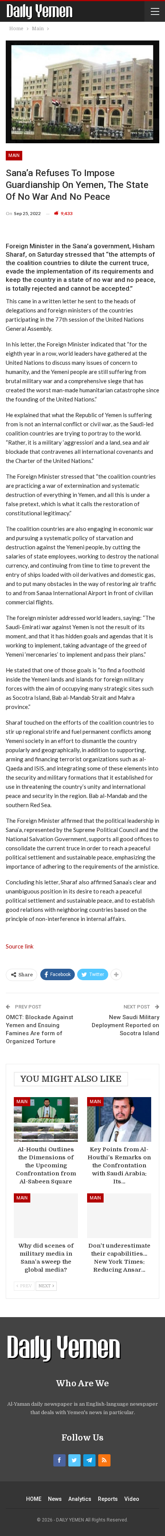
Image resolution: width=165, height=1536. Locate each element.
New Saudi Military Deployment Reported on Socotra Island (125, 1025)
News (55, 1499)
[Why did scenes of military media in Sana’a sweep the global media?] (46, 1215)
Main (14, 155)
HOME (33, 1499)
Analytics (79, 1499)
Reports (108, 1499)
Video (131, 1499)
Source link (19, 946)
